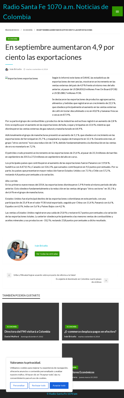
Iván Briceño (16, 69)
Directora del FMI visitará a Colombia (27, 331)
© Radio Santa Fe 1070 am (62, 393)
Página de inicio (12, 30)
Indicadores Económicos (79, 372)
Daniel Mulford (12, 336)
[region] (39, 375)
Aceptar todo (59, 385)
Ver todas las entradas (47, 254)
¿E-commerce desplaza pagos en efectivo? (90, 331)
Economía (27, 30)
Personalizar (19, 385)
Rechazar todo (39, 385)
